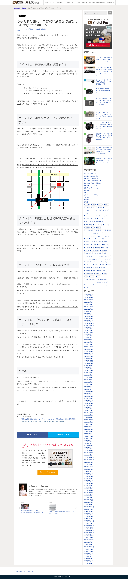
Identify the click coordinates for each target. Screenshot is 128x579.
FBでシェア (32, 434)
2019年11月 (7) (88, 471)
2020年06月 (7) (88, 455)
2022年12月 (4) (88, 387)
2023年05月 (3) (88, 375)
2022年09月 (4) (88, 394)
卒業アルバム (89, 256)
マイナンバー (89, 264)
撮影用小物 (104, 250)
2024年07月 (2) (88, 344)
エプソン (88, 218)
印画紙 (97, 230)
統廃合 (102, 256)
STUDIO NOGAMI (90, 279)
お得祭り (108, 256)
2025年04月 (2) (88, 328)
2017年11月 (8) (88, 528)
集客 (87, 238)
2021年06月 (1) (88, 427)
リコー (92, 238)
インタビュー (101, 218)
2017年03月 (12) (89, 547)
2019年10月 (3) (88, 474)
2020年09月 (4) (88, 448)
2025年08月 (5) (88, 318)
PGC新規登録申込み (81, 2)
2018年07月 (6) (88, 509)
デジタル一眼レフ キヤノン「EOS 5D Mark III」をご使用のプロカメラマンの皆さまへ (104, 115)
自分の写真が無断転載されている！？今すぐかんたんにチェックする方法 (104, 59)
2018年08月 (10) (89, 507)
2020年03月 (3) (88, 462)
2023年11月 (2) (88, 361)
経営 (85, 192)
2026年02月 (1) (88, 304)
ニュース (93, 276)
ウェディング (89, 285)
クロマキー (93, 213)
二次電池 (88, 267)
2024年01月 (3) (88, 356)
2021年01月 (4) (88, 438)
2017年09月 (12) (89, 532)
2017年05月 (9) (88, 542)
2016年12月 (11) (89, 554)
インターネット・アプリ (91, 195)
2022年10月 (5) (88, 391)
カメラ (99, 270)
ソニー (87, 250)
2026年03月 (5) (88, 302)
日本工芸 (105, 262)
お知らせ (86, 197)
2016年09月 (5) (88, 561)
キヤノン (95, 207)
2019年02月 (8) (88, 492)
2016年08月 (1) (88, 563)
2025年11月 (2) (88, 311)
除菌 (105, 253)
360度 (94, 270)
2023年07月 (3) (88, 370)
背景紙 (105, 241)
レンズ (94, 218)
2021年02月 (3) (88, 436)
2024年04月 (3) (88, 349)
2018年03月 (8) (88, 518)
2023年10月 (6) (88, 363)
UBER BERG (89, 224)
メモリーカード (89, 241)
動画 (101, 207)
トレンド (100, 233)
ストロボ (88, 204)
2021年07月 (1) (88, 424)
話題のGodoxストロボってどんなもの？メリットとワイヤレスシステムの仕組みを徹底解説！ (104, 137)
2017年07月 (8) (88, 537)
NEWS (87, 282)
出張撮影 (88, 227)
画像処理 (86, 199)
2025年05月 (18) (89, 325)
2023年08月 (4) (88, 368)
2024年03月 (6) (88, 351)
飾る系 (94, 204)
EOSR (105, 270)
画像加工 (88, 244)
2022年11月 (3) (88, 389)
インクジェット (95, 250)
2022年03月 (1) (88, 408)
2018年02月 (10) (89, 521)
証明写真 (107, 204)
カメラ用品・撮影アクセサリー (93, 181)
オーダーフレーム (96, 262)
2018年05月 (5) (88, 514)
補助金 (105, 273)
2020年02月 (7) (88, 464)
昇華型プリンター (100, 221)
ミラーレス (94, 210)
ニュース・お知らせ (90, 173)
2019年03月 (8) (88, 490)
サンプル (105, 282)
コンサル (104, 230)
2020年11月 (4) (88, 443)
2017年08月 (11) (89, 535)
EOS (99, 213)
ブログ (99, 276)
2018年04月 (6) (88, 516)
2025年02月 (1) (88, 330)
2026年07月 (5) (88, 295)
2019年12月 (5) (88, 469)
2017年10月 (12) (89, 530)
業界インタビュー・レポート (92, 188)
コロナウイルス (97, 253)
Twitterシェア (63, 434)
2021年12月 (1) (88, 415)
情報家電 (88, 270)
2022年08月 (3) (88, 396)
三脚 (94, 227)
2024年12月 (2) (88, 335)
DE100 (98, 247)
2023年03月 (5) (88, 379)
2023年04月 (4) (88, 377)
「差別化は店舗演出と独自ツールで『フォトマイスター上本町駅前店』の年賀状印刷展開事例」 (48, 419)
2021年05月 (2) (88, 429)
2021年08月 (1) (88, 422)
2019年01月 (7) (88, 495)
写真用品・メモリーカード (92, 178)
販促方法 (24, 8)
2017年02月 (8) (88, 549)
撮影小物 (107, 236)
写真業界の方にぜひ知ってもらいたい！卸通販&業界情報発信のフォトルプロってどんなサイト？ (104, 150)
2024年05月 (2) (88, 346)
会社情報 (59, 2)
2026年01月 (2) (88, 306)
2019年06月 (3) (88, 483)
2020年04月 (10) (89, 459)
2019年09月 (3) (88, 476)
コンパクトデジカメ (101, 279)
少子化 (96, 256)
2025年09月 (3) (88, 316)
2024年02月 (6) (88, 354)
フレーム (108, 259)
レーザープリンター (90, 236)
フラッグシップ (89, 273)
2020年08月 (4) (88, 450)
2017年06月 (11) (89, 540)
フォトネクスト (89, 230)
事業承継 (98, 282)
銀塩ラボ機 (106, 244)
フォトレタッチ (89, 221)
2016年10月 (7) (88, 558)
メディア (88, 233)
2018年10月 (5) (88, 502)
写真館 (94, 233)
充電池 (103, 264)
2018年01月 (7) (88, 523)
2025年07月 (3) (88, 321)
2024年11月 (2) (88, 337)
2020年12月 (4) (88, 441)
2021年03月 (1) (88, 434)
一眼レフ (88, 207)
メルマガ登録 (69, 2)
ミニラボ (106, 224)
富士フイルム (106, 238)
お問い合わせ (111, 2)
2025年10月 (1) (88, 314)
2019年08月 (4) (88, 478)
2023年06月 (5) (88, 372)
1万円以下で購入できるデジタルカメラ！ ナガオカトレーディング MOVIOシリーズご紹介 (103, 101)
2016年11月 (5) (88, 556)
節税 (87, 213)
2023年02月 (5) (88, 382)
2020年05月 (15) (89, 457)
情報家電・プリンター (90, 185)
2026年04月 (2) (88, 299)
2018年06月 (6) (88, 511)
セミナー (100, 236)
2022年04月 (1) (88, 405)
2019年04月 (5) (88, 488)
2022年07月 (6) (88, 398)
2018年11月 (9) (88, 500)
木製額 (87, 262)
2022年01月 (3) (88, 412)
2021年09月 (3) (88, 419)
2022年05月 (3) (88, 403)
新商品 (86, 202)
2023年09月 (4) (88, 365)
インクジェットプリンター (92, 215)
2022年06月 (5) (88, 401)
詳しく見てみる (47, 472)
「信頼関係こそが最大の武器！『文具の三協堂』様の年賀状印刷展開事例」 (42, 421)
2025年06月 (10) (89, 323)
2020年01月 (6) (88, 467)
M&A (92, 282)
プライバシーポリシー (23, 571)
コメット (98, 238)
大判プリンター (104, 215)
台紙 (87, 287)
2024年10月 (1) (88, 339)
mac (100, 210)
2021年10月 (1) (88, 417)
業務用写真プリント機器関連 (92, 183)
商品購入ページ (49, 2)
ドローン (106, 210)
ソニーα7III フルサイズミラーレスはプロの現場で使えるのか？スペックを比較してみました (104, 125)
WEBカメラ (103, 267)
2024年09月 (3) (88, 342)
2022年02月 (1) (88, 410)
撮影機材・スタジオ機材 (91, 176)
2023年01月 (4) (88, 384)
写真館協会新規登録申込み (97, 2)
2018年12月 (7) (88, 497)
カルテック (88, 253)
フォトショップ (98, 224)
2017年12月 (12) (89, 525)
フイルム (97, 264)
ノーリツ (88, 247)
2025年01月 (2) (88, 332)
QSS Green (105, 247)
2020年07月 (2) (88, 452)
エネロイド (95, 267)
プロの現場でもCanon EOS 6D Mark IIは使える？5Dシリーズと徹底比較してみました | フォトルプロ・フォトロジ (104, 71)
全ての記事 (17, 8)
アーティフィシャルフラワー (101, 285)
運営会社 (17, 571)
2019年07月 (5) (88, 481)
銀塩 (99, 244)
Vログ (102, 259)
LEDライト (98, 273)
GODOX (99, 227)
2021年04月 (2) (88, 431)
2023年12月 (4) (88, 358)
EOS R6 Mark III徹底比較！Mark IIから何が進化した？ (104, 90)
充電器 (109, 264)
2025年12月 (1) (88, 309)
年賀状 (18, 30)
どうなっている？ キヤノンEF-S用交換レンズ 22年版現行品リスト (103, 82)
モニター (100, 204)
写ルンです (98, 241)
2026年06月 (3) (88, 297)
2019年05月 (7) (88, 485)
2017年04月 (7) (88, 544)
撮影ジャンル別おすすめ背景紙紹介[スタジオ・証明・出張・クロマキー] (104, 160)
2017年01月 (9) (88, 551)
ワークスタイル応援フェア (92, 259)
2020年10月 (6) (88, 445)
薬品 (110, 230)
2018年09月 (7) (88, 504)
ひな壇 (94, 244)
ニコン (105, 207)
